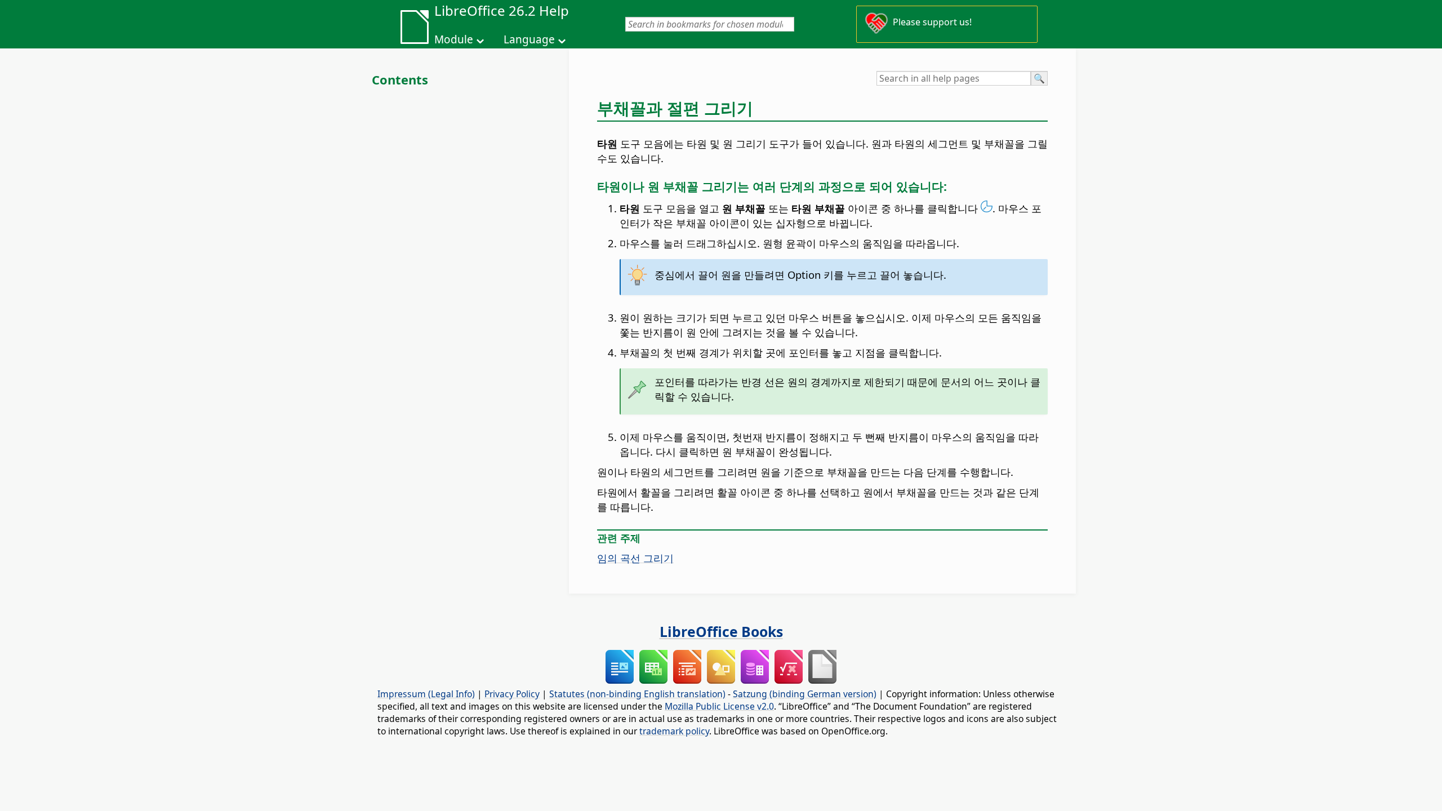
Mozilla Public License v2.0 (719, 706)
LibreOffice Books (721, 631)
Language (529, 39)
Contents (400, 79)
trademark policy (674, 731)
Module (453, 39)
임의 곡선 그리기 (635, 558)
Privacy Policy (512, 694)
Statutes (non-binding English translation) (637, 694)
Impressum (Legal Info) (426, 694)
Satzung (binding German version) (804, 694)
